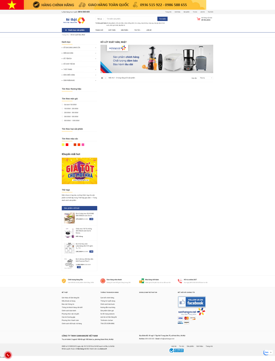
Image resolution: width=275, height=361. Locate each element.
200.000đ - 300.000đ (71, 112)
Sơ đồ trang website (107, 314)
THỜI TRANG (67, 69)
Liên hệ (202, 12)
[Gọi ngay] (8, 355)
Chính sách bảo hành (69, 310)
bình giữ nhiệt (114, 25)
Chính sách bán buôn (107, 304)
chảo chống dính (129, 23)
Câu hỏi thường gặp (68, 317)
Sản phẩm (186, 12)
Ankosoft (103, 349)
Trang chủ (168, 12)
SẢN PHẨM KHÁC (69, 80)
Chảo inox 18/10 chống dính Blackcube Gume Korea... (84, 231)
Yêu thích (210, 12)
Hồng (83, 145)
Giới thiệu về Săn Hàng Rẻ (70, 298)
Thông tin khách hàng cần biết (72, 307)
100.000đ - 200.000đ (71, 108)
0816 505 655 (149, 339)
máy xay (151, 23)
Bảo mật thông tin (68, 304)
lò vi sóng (137, 23)
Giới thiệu (177, 12)
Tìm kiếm (162, 19)
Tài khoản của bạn (106, 320)
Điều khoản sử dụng (68, 301)
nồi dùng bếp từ (110, 23)
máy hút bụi (144, 23)
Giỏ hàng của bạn (206, 18)
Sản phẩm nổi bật (71, 208)
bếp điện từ (122, 25)
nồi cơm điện (120, 23)
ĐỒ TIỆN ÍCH (67, 58)
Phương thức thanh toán (70, 320)
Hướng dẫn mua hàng (107, 307)
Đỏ (67, 145)
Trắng (71, 145)
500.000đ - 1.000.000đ (71, 120)
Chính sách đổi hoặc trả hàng (72, 323)
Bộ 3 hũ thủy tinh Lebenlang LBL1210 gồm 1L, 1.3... (84, 246)
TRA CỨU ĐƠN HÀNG (107, 323)
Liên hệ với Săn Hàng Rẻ (108, 317)
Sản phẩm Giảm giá (107, 310)
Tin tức (195, 12)
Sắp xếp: (194, 78)
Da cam (79, 145)
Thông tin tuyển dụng (107, 301)
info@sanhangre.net (167, 339)
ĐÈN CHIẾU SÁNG (69, 75)
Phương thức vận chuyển (70, 314)
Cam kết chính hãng (107, 298)
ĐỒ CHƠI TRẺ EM (69, 64)
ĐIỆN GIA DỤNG (68, 53)
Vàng (63, 145)
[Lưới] (102, 78)
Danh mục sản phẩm (76, 30)
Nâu (75, 145)
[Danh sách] (105, 78)
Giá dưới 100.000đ (70, 104)
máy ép (156, 23)
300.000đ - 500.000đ (71, 116)
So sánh (3, 357)
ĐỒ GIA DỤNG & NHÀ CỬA (71, 47)
